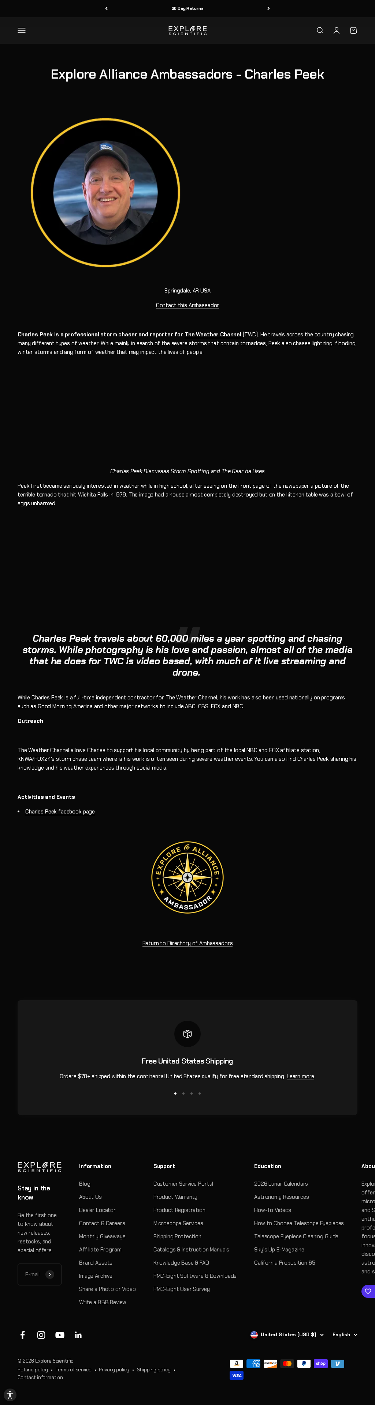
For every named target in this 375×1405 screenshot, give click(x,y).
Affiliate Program (100, 1249)
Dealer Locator (97, 1210)
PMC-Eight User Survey (181, 1289)
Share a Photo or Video (107, 1289)
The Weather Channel (214, 334)
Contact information (40, 1377)
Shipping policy (154, 1370)
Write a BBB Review (102, 1302)
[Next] (268, 8)
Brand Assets (95, 1262)
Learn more (301, 1076)
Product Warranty (175, 1197)
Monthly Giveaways (102, 1236)
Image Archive (95, 1276)
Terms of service (74, 1370)
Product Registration (179, 1210)
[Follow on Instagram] (41, 1335)
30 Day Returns (188, 8)
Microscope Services (178, 1223)
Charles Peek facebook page (60, 811)
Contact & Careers (102, 1223)
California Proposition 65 (284, 1262)
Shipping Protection (177, 1236)
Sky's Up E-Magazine (279, 1249)
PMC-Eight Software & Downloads (195, 1276)
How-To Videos (272, 1210)
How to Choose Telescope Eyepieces (299, 1223)
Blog (84, 1183)
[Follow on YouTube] (60, 1335)
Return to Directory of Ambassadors (187, 943)
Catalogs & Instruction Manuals (191, 1249)
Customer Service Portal (183, 1183)
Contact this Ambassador (187, 305)
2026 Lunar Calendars (281, 1183)
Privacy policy (114, 1370)
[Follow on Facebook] (22, 1335)
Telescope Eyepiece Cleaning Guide (296, 1236)
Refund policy (33, 1370)
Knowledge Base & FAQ (181, 1262)
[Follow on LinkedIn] (78, 1335)
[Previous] (106, 8)
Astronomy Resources (281, 1197)
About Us (90, 1197)
